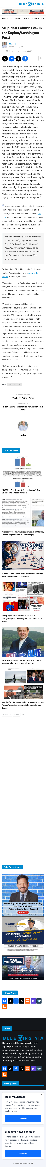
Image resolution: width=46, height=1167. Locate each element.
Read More (30, 1060)
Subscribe (23, 1118)
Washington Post (14, 384)
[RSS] (4, 1006)
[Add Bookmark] (41, 58)
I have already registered (23, 1163)
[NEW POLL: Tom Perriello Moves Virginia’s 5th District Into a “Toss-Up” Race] (23, 471)
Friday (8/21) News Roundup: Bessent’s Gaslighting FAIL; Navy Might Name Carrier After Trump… (22, 618)
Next (16, 715)
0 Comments (22, 51)
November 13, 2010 (16, 47)
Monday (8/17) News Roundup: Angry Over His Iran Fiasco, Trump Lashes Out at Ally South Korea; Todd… (23, 705)
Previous (7, 715)
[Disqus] (23, 757)
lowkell (12, 43)
